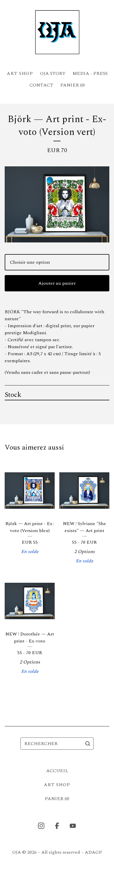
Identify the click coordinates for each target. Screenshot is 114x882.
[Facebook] (57, 825)
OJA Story (52, 73)
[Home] (57, 32)
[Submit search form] (87, 743)
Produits (19, 73)
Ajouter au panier (57, 283)
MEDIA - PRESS (90, 73)
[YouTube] (73, 825)
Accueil (57, 770)
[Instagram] (41, 825)
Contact (41, 85)
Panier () (72, 85)
